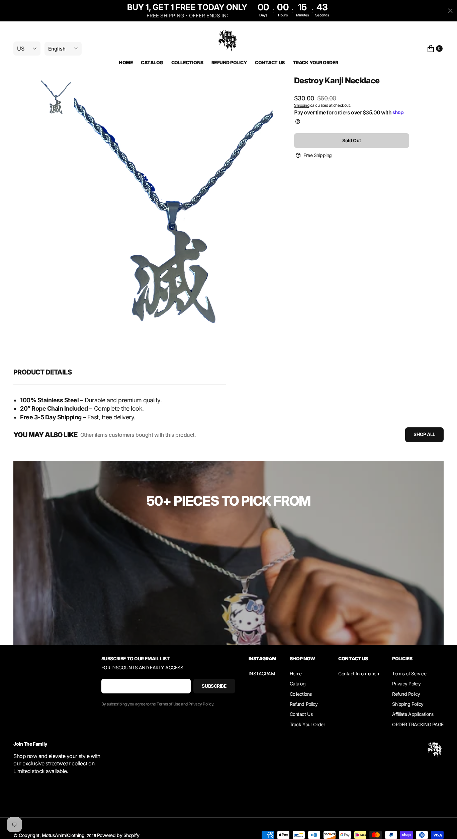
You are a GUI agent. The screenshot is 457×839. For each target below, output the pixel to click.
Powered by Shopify (118, 835)
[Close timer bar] (450, 10)
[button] (435, 48)
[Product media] (56, 96)
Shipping (301, 105)
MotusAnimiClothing (63, 835)
